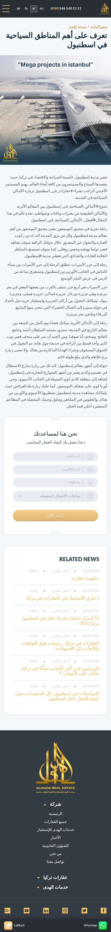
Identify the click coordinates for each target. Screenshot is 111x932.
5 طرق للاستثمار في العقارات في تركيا (62, 598)
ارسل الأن (55, 515)
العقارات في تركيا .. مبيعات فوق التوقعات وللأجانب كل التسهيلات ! (60, 646)
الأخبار (56, 838)
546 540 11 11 (66, 9)
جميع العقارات (55, 822)
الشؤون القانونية (55, 846)
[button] (55, 496)
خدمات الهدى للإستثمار (55, 830)
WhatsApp (90, 925)
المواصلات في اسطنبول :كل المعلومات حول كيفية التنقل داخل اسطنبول (57, 696)
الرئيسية (55, 814)
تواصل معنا (55, 862)
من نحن (56, 854)
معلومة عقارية (85, 578)
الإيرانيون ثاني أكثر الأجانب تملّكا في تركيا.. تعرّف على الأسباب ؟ (59, 671)
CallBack (19, 925)
